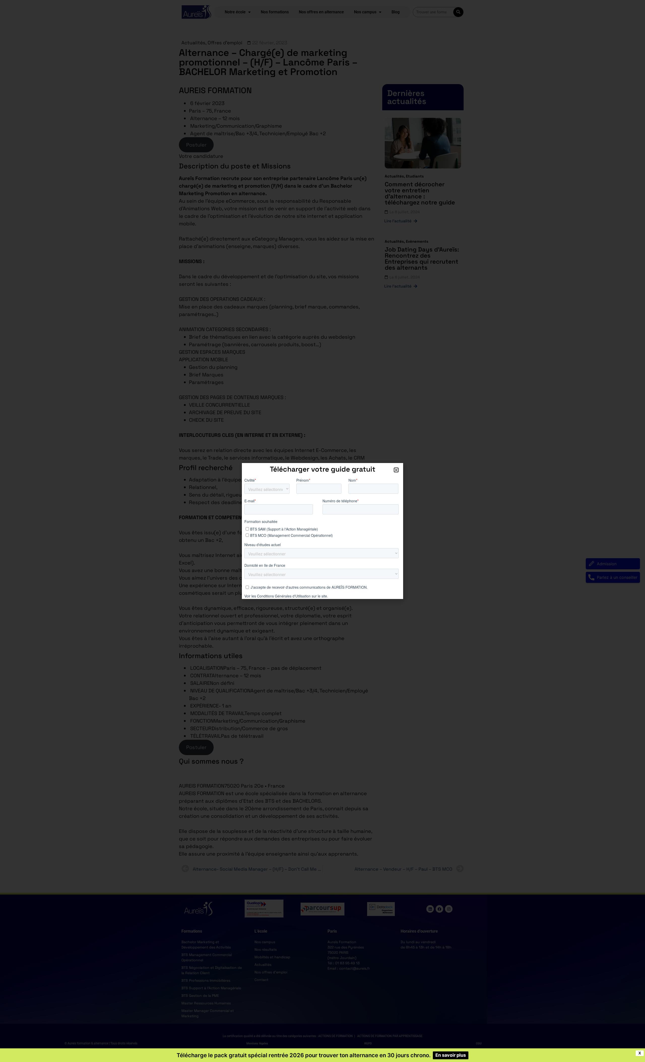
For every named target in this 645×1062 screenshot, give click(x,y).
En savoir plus (450, 1055)
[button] (396, 470)
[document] (322, 531)
